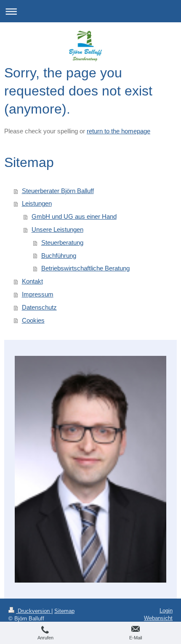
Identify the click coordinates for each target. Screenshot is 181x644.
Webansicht (158, 618)
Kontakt (32, 281)
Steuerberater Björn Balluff (58, 190)
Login (166, 610)
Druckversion (33, 611)
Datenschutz (39, 307)
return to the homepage (118, 131)
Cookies (33, 320)
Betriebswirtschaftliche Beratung (85, 268)
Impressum (37, 294)
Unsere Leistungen (57, 229)
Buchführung (58, 255)
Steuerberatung (62, 242)
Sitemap (64, 611)
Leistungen (37, 203)
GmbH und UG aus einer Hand (74, 216)
